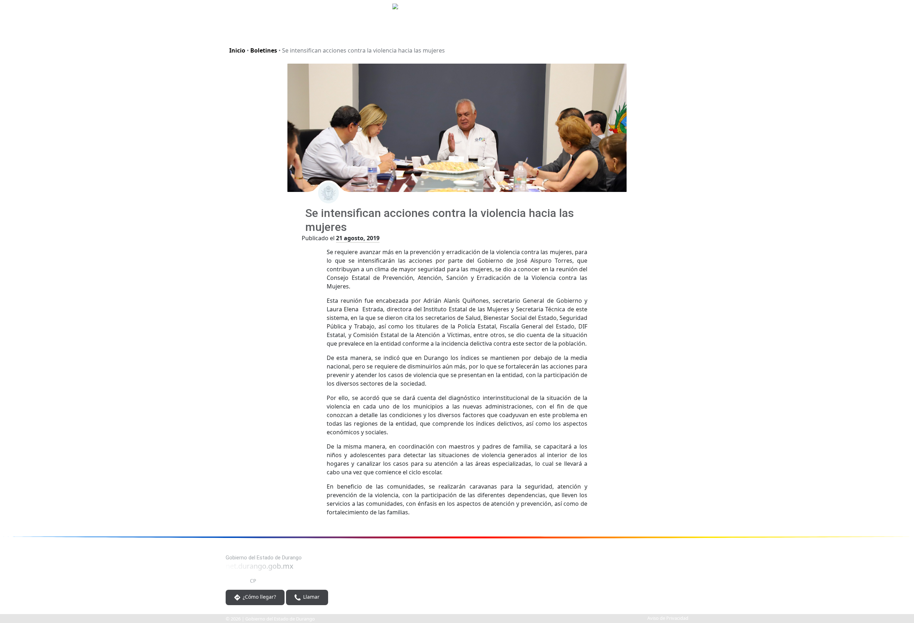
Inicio (237, 50)
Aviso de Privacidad (667, 618)
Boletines (263, 50)
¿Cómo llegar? (258, 596)
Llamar (311, 596)
